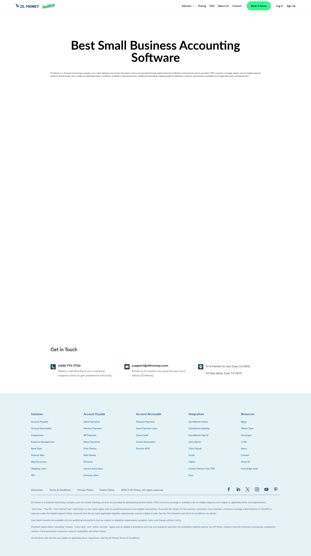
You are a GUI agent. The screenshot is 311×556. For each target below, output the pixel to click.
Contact (245, 455)
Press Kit (245, 461)
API (33, 475)
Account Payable (39, 421)
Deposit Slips (37, 455)
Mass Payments (92, 442)
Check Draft (142, 435)
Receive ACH (143, 448)
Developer (246, 435)
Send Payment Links (146, 428)
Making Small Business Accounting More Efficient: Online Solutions (73, 269)
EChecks (88, 461)
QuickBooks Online (198, 421)
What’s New (247, 428)
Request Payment (145, 421)
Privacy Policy (85, 490)
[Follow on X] (248, 489)
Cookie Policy (107, 490)
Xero (191, 475)
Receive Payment (93, 428)
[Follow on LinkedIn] (238, 489)
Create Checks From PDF (202, 468)
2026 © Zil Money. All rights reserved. (142, 490)
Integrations (37, 435)
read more (32, 289)
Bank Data (36, 448)
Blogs (244, 421)
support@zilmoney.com (150, 365)
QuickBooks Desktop (199, 428)
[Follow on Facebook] (229, 489)
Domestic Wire (91, 475)
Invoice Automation (93, 468)
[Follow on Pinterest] (276, 489)
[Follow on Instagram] (257, 489)
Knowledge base (249, 468)
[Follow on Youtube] (266, 489)
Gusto (192, 455)
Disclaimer (37, 490)
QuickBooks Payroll (198, 435)
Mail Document (38, 461)
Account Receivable (41, 428)
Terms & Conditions (60, 490)
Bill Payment (90, 435)
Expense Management (42, 442)
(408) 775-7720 (69, 365)
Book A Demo (259, 5)
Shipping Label (38, 468)
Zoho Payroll (195, 448)
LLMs (244, 442)
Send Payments (92, 421)
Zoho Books (195, 442)
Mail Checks (90, 455)
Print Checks (90, 448)
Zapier (192, 461)
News (244, 448)
